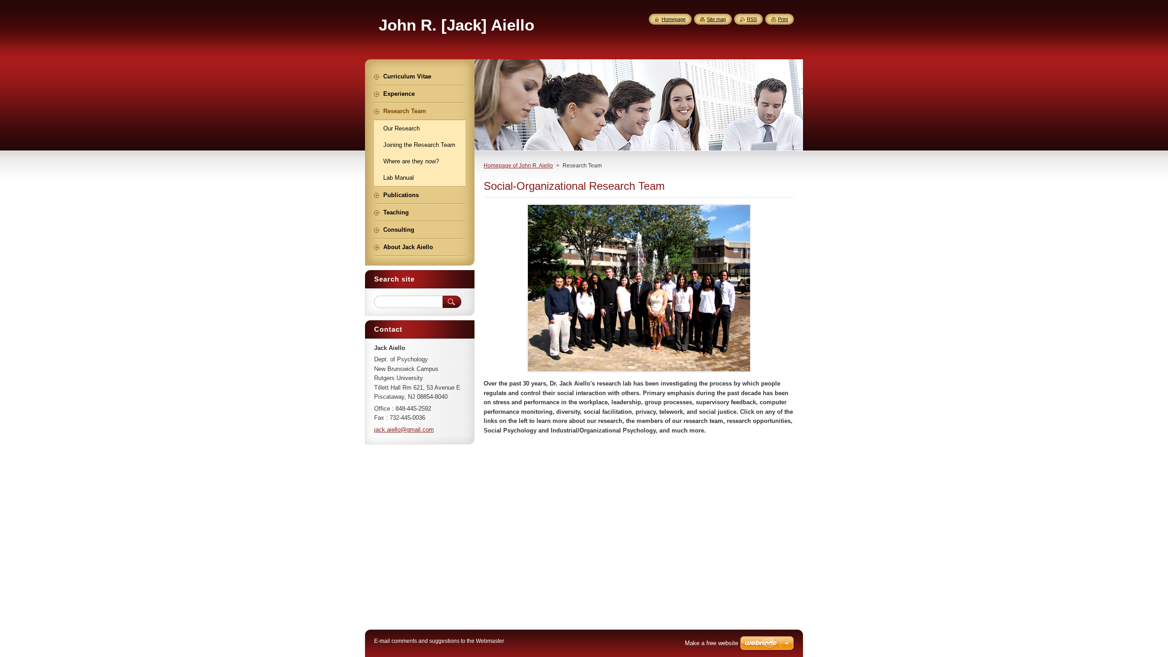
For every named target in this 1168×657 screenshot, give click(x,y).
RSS (752, 19)
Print (783, 19)
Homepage (674, 19)
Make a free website (711, 643)
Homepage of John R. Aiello (518, 165)
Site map (716, 19)
